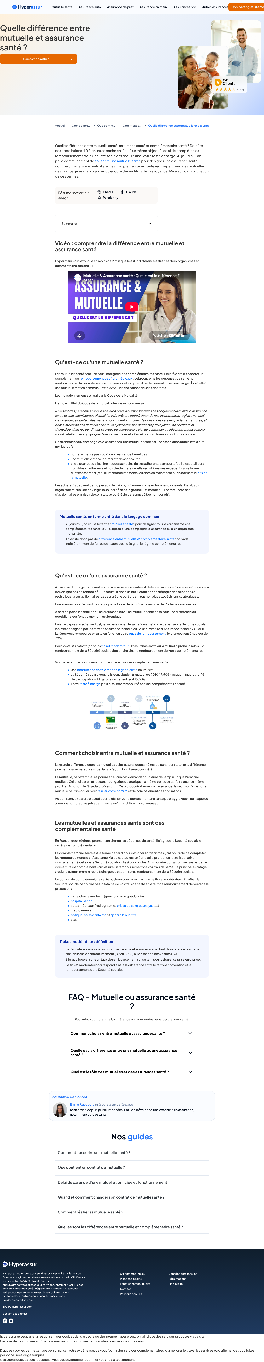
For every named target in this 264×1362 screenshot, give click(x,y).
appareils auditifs (123, 915)
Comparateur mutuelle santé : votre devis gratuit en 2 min (81, 125)
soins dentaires (95, 915)
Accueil (60, 125)
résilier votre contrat (112, 791)
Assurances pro (185, 7)
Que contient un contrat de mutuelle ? (107, 125)
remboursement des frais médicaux (106, 378)
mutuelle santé (122, 524)
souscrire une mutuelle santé (118, 161)
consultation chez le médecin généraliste (107, 670)
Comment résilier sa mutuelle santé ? (90, 1212)
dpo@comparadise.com (18, 1299)
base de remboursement (147, 633)
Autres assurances (215, 7)
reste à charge (90, 684)
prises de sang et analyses (136, 905)
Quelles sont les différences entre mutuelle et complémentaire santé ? (120, 1227)
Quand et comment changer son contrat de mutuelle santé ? (111, 1197)
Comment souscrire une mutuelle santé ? (132, 125)
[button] (38, 59)
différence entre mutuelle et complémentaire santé (137, 539)
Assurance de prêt (120, 7)
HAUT (255, 1354)
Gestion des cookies (15, 1313)
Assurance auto (90, 7)
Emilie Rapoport (82, 1104)
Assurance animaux (153, 7)
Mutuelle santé (61, 7)
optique (77, 915)
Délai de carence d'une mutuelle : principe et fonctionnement (112, 1182)
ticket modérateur (115, 646)
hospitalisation (81, 901)
